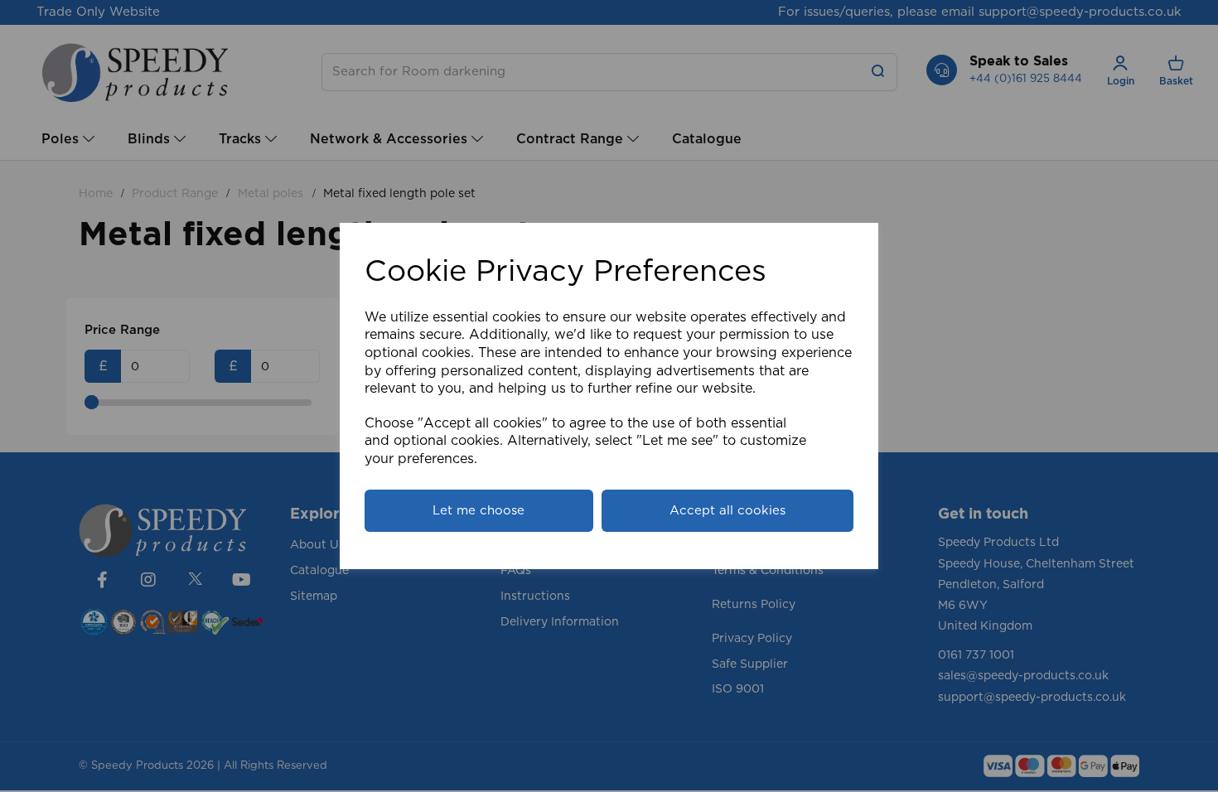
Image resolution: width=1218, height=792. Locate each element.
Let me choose (478, 511)
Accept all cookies (727, 511)
